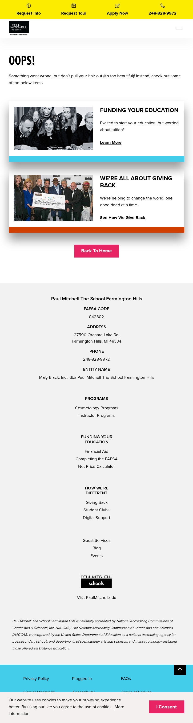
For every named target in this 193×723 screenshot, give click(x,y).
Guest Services (96, 540)
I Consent (166, 707)
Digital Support (96, 517)
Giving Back (97, 502)
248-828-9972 (96, 359)
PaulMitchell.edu (101, 597)
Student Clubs (96, 509)
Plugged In (82, 678)
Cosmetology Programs (96, 407)
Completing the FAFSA (97, 458)
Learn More (110, 142)
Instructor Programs (97, 415)
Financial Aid (96, 451)
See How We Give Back (122, 217)
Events (96, 555)
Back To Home (96, 251)
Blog (96, 548)
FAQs (126, 678)
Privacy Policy (36, 678)
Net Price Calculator (96, 466)
